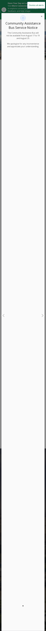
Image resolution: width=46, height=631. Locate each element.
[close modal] (41, 16)
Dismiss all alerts (36, 5)
